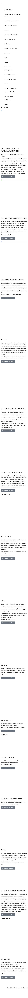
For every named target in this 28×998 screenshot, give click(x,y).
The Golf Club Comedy (9, 74)
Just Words (7, 53)
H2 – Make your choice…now (11, 21)
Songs (6, 104)
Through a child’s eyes (10, 79)
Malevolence (7, 66)
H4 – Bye (6, 30)
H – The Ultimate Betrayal (10, 88)
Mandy (6, 62)
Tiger (5, 57)
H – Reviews (7, 43)
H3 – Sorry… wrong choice (10, 25)
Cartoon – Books (8, 96)
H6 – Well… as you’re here (10, 39)
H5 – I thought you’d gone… (11, 34)
